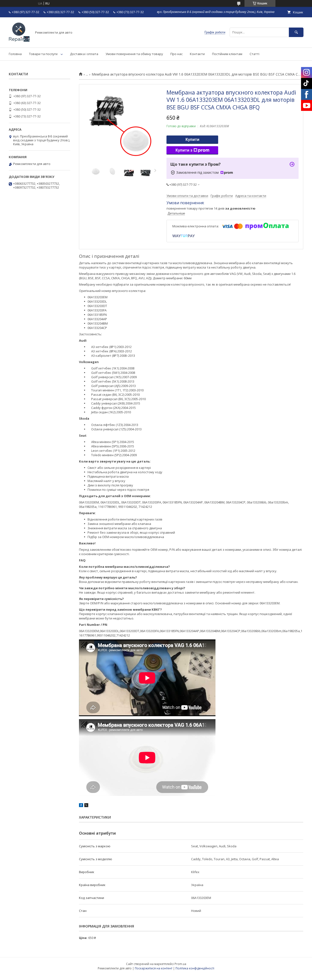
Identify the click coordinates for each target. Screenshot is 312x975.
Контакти (197, 54)
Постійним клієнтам (227, 54)
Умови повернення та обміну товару (134, 54)
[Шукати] (296, 32)
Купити (192, 139)
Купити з (184, 150)
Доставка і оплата (84, 54)
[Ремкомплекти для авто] (19, 41)
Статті (254, 54)
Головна (15, 54)
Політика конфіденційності (195, 968)
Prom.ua (180, 964)
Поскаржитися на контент (153, 968)
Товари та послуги (43, 54)
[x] (86, 806)
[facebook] (81, 806)
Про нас (176, 54)
